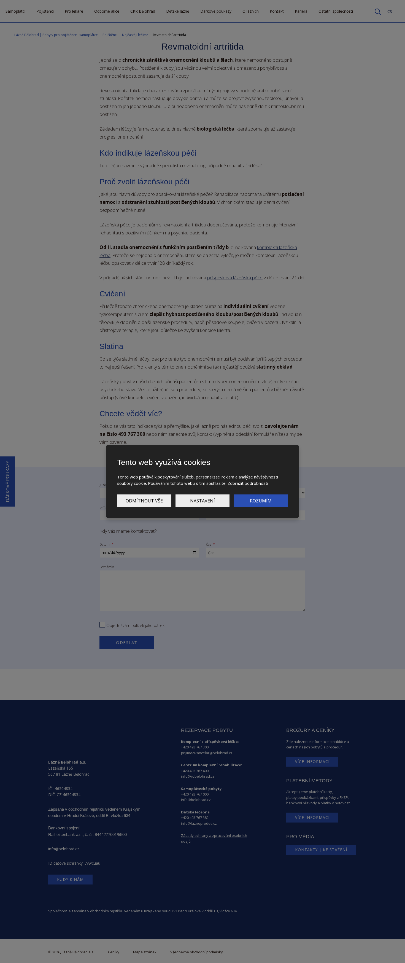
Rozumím (261, 501)
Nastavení (202, 501)
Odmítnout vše (144, 501)
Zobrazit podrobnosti (248, 483)
